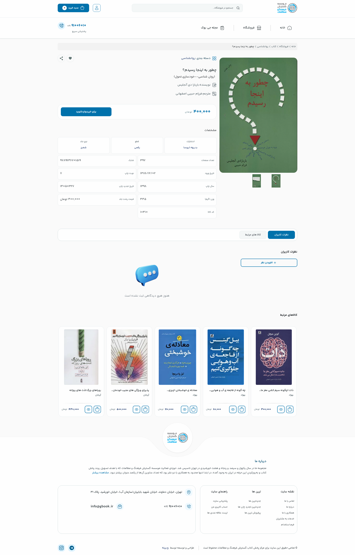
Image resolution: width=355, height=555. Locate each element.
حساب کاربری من (219, 507)
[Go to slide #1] (276, 181)
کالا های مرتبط (253, 235)
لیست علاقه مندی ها (217, 513)
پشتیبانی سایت (220, 501)
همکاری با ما (288, 513)
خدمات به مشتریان (285, 519)
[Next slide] (225, 115)
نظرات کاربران (281, 235)
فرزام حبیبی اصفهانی (189, 93)
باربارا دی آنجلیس (188, 85)
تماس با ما (289, 501)
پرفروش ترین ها (253, 513)
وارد (84, 112)
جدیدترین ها (255, 501)
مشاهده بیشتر (100, 473)
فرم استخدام (287, 525)
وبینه (165, 548)
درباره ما (290, 507)
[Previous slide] (291, 115)
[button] (70, 58)
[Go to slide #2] (257, 181)
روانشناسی (188, 58)
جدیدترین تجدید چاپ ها (249, 507)
